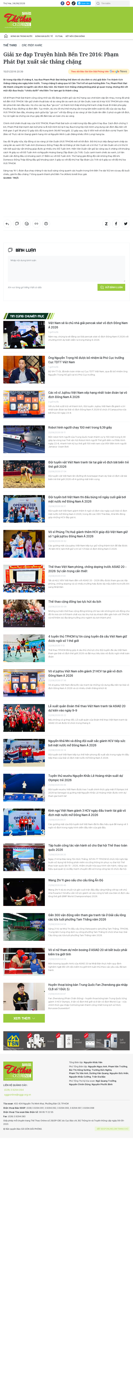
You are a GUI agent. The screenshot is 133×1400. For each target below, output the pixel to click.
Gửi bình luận (114, 287)
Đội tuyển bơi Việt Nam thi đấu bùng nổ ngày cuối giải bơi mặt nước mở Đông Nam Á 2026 (87, 499)
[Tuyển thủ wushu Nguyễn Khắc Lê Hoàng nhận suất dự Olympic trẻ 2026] (24, 787)
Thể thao (10, 45)
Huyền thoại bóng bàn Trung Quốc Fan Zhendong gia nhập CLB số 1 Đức (88, 987)
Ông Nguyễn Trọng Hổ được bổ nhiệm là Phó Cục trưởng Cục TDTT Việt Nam (86, 360)
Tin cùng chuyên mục (27, 316)
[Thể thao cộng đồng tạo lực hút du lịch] (24, 613)
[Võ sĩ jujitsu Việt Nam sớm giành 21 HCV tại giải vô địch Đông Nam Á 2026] (24, 683)
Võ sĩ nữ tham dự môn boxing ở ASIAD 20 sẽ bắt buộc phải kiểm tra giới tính (87, 952)
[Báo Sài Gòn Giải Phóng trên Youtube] (68, 3)
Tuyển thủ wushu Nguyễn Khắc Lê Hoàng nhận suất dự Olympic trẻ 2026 (85, 778)
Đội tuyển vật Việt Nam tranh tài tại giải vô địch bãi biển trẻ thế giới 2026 (88, 464)
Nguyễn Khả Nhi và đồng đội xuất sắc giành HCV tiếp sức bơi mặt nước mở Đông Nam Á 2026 (86, 743)
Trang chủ (5, 36)
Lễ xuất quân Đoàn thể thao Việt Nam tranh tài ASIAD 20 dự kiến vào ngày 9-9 (87, 708)
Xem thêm (22, 1018)
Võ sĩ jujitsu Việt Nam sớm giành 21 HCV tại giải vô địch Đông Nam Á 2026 (85, 673)
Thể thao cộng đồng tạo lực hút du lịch (74, 601)
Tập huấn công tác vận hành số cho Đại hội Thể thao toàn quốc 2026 (87, 847)
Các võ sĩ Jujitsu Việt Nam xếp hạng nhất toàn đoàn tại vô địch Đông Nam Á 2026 (87, 395)
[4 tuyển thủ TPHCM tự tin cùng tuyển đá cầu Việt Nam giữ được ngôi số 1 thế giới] (24, 648)
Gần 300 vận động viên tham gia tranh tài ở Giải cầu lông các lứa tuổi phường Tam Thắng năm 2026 (87, 917)
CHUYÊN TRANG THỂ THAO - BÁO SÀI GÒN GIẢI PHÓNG (18, 19)
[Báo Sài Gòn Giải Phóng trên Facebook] (62, 3)
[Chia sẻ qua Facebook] (116, 224)
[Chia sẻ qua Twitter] (126, 224)
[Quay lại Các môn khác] (7, 224)
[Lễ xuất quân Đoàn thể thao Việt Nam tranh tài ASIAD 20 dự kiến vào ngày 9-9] (24, 718)
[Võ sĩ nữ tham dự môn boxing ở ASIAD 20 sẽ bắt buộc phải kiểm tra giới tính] (24, 962)
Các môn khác (32, 45)
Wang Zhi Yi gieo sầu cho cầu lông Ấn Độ (75, 880)
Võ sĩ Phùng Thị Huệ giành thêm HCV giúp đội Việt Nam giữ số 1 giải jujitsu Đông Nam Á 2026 (88, 534)
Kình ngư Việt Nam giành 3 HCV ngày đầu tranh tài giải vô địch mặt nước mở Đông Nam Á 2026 (87, 813)
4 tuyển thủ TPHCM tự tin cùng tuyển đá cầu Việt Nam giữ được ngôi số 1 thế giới (87, 638)
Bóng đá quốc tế (44, 36)
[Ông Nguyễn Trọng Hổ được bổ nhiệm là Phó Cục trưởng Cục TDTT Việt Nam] (24, 369)
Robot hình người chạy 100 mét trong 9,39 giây (80, 427)
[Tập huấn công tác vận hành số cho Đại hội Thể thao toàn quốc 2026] (24, 857)
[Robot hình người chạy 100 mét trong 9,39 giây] (24, 439)
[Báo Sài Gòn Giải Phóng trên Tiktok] (74, 3)
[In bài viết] (46, 224)
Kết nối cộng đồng (75, 36)
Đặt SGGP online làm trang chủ (112, 1129)
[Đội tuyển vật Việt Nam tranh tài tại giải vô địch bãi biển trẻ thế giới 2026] (24, 474)
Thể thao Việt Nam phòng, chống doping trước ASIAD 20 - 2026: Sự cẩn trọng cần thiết (87, 569)
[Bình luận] (17, 224)
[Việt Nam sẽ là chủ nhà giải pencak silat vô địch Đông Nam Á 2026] (24, 335)
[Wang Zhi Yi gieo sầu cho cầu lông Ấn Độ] (24, 892)
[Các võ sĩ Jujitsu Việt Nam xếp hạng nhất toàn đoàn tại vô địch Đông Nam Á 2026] (24, 404)
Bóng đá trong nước (22, 36)
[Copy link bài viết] (36, 224)
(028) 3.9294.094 (14, 1089)
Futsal (59, 36)
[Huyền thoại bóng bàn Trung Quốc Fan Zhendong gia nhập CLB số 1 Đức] (24, 996)
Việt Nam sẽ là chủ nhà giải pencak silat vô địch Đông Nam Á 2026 (88, 325)
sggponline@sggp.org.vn (17, 1094)
